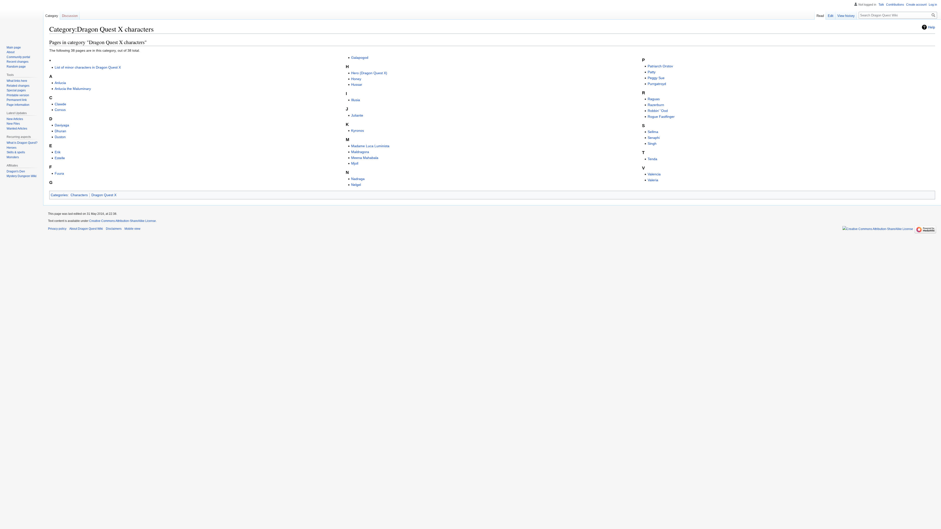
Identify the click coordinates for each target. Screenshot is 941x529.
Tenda (652, 159)
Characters (79, 195)
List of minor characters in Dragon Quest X (88, 67)
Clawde (60, 104)
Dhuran (60, 131)
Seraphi (654, 138)
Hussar (356, 84)
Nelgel (356, 185)
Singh (652, 143)
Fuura (59, 173)
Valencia (654, 174)
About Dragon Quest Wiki (86, 228)
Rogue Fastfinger (661, 117)
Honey (356, 79)
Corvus (60, 110)
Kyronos (357, 130)
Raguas (654, 99)
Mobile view (132, 228)
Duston (60, 137)
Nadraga (358, 179)
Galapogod (359, 58)
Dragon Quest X (103, 195)
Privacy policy (57, 228)
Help (931, 27)
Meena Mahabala (364, 158)
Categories (59, 195)
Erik (58, 152)
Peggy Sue (656, 78)
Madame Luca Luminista (370, 146)
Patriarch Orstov (660, 66)
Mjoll (354, 163)
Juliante (357, 115)
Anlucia (60, 83)
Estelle (60, 158)
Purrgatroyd (657, 84)
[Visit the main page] (21, 19)
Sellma (653, 132)
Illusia (355, 100)
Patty (652, 72)
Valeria (653, 180)
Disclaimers (114, 228)
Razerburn (656, 105)
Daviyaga (62, 125)
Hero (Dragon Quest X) (369, 73)
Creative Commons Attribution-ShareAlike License (122, 221)
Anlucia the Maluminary (73, 89)
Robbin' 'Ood (658, 111)
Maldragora (360, 152)
